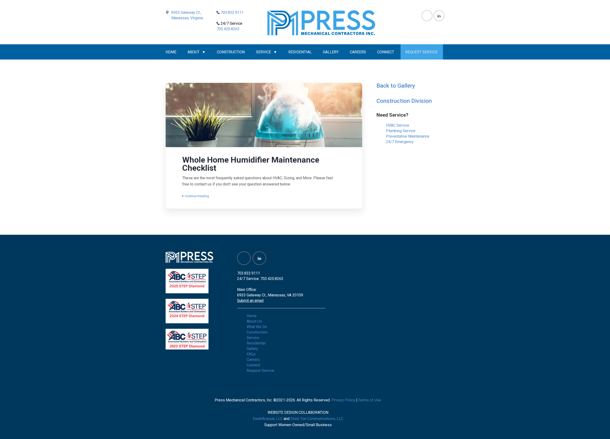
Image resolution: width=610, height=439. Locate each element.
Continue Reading (197, 196)
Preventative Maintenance (407, 136)
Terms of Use (369, 400)
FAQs (251, 354)
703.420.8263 (228, 29)
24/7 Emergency (400, 142)
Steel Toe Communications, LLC (316, 418)
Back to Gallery (395, 85)
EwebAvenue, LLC (268, 418)
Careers (358, 52)
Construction (231, 52)
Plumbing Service (400, 131)
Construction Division (404, 101)
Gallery (331, 52)
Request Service (421, 52)
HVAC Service (397, 125)
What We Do (257, 326)
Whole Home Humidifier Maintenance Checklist (250, 164)
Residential (300, 52)
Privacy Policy (343, 400)
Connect (385, 52)
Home (171, 52)
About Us (254, 321)
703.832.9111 (232, 12)
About (193, 52)
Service (263, 52)
